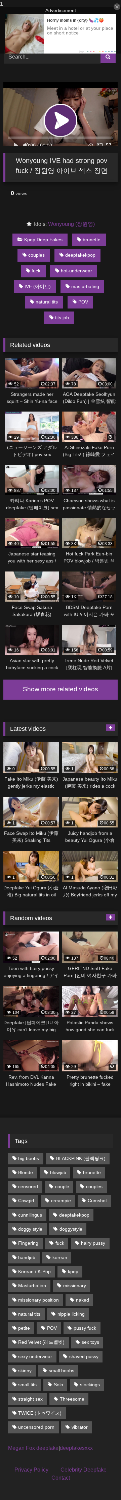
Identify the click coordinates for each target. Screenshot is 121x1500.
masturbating (85, 286)
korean (59, 1257)
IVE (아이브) (38, 286)
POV (83, 301)
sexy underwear (35, 1356)
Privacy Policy (31, 1470)
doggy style (30, 1229)
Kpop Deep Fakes (43, 239)
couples (36, 255)
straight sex (30, 1399)
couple (62, 1186)
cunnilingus (30, 1215)
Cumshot (97, 1200)
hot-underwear (76, 270)
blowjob (58, 1172)
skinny (25, 1370)
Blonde (25, 1172)
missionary (74, 1285)
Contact (60, 1478)
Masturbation (32, 1285)
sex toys (90, 1342)
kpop (73, 1271)
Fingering (28, 1243)
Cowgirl (26, 1200)
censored (28, 1186)
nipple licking (71, 1314)
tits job (62, 317)
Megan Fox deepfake (33, 1448)
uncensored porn (36, 1427)
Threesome (72, 1399)
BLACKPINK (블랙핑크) (81, 1158)
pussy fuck (85, 1328)
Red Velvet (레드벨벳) (41, 1342)
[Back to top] (100, 1481)
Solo (58, 1384)
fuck (36, 270)
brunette (91, 239)
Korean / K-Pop (34, 1271)
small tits (27, 1384)
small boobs (61, 1370)
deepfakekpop (80, 255)
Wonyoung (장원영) (71, 224)
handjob (26, 1257)
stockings (90, 1384)
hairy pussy (93, 1243)
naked (82, 1300)
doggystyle (70, 1229)
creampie (61, 1200)
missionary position (38, 1300)
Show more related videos (60, 689)
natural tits (47, 301)
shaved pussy (83, 1356)
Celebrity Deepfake (84, 1470)
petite (24, 1328)
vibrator (80, 1427)
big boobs (28, 1158)
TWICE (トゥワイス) (40, 1413)
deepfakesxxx (76, 1448)
